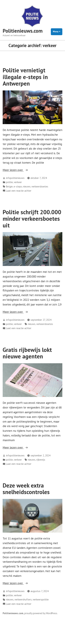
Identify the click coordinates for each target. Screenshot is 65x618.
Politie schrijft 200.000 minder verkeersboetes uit (32, 218)
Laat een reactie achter (18, 191)
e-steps (18, 186)
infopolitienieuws (15, 178)
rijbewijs (40, 459)
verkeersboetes (40, 186)
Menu (57, 31)
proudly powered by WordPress (40, 613)
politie (9, 182)
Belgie (9, 186)
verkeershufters (23, 599)
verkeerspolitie (41, 599)
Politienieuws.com (22, 30)
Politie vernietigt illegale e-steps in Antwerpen (25, 76)
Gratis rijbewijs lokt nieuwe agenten (27, 353)
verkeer (18, 182)
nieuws (26, 186)
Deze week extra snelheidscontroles (26, 489)
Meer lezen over (20, 170)
